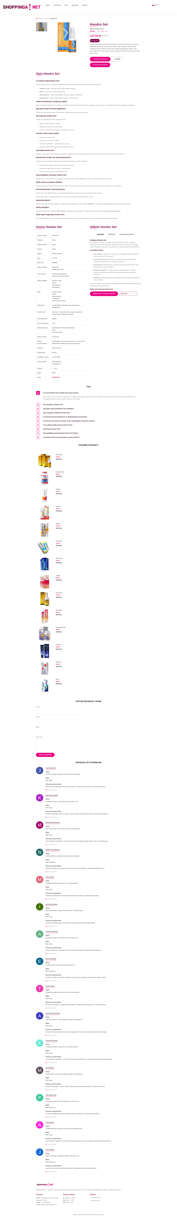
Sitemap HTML (96, 1197)
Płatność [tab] (111, 234)
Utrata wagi (57, 5)
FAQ (106, 31)
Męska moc (75, 5)
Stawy (66, 5)
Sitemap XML (96, 1200)
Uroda (48, 5)
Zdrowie (84, 5)
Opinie (102, 31)
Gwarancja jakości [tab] (126, 234)
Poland (156, 5)
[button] (92, 393)
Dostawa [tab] (100, 234)
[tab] (92, 393)
